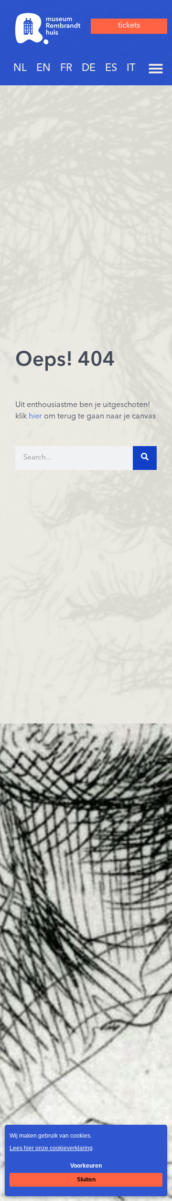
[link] (47, 29)
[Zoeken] (145, 458)
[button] (155, 68)
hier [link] (35, 416)
